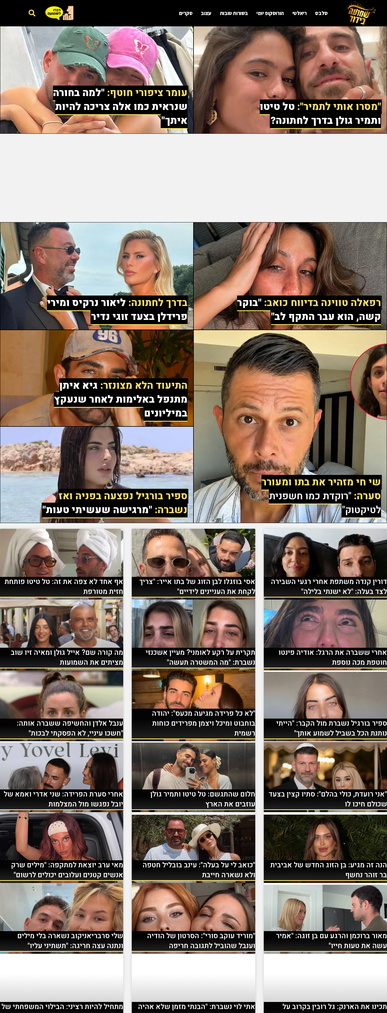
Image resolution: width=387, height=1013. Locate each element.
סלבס (321, 13)
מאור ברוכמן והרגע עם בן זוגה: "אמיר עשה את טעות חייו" (331, 941)
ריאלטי (299, 13)
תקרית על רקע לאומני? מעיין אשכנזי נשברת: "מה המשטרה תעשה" (200, 657)
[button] (32, 13)
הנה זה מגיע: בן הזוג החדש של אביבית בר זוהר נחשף (328, 870)
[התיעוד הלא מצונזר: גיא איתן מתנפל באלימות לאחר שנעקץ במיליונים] (96, 378)
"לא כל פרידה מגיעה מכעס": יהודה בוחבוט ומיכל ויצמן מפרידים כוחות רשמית (203, 723)
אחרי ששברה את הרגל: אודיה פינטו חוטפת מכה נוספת (332, 657)
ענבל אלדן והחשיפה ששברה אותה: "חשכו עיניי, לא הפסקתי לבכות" (70, 728)
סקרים (185, 13)
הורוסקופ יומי (270, 13)
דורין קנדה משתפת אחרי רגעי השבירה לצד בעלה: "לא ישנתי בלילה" (329, 587)
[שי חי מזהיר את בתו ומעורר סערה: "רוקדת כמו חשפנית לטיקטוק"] (290, 426)
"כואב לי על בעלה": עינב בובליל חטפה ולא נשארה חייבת (199, 870)
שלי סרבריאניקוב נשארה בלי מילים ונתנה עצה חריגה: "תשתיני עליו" (70, 941)
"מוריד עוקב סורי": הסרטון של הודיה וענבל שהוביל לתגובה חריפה (201, 941)
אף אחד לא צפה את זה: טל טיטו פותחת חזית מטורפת (64, 587)
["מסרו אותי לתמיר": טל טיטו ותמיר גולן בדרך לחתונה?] (290, 79)
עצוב (206, 13)
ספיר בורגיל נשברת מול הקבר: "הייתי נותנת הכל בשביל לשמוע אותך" (331, 728)
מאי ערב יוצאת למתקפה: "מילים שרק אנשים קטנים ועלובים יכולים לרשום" (67, 870)
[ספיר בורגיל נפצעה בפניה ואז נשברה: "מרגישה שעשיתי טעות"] (96, 475)
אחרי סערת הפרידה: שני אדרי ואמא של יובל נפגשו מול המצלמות (63, 799)
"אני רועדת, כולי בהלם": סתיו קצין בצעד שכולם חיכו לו (328, 799)
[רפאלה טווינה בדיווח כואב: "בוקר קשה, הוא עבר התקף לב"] (290, 276)
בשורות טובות (234, 13)
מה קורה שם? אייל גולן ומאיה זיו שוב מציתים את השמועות (67, 657)
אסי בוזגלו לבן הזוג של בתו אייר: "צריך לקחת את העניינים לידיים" (197, 587)
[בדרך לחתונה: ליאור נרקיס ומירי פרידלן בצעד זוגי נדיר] (96, 276)
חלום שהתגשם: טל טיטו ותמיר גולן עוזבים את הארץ (202, 799)
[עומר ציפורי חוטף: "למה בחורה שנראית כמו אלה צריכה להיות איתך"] (96, 79)
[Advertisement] (193, 178)
